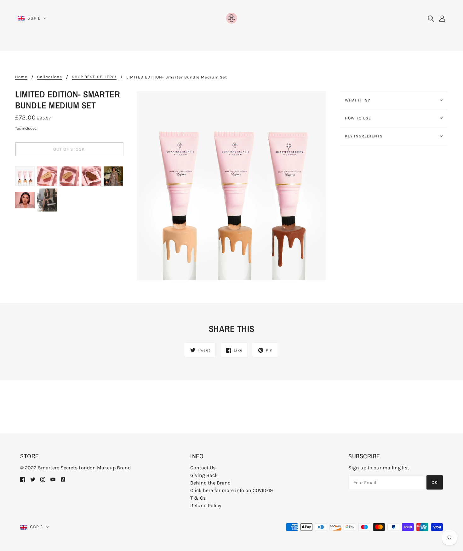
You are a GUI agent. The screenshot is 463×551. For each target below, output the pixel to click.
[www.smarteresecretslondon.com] (231, 17)
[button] (32, 18)
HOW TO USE (358, 118)
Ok (435, 482)
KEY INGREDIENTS (364, 136)
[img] (431, 18)
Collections (49, 77)
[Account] (442, 18)
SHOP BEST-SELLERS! (94, 77)
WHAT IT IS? (357, 100)
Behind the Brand (210, 483)
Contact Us (202, 468)
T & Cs (198, 498)
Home (21, 77)
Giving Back (204, 475)
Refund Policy (205, 505)
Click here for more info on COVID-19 (231, 490)
